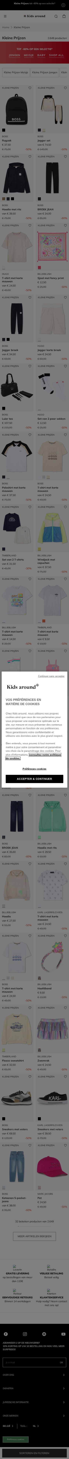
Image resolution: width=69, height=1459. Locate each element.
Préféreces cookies (34, 769)
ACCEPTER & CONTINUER (34, 779)
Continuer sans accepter (51, 676)
